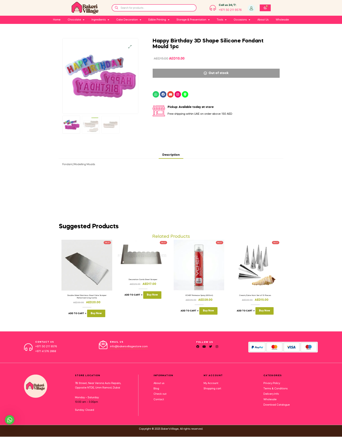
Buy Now (96, 313)
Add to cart (76, 313)
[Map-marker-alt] (185, 94)
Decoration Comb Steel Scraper (143, 279)
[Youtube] (204, 346)
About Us (263, 20)
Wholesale (282, 20)
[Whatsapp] (156, 94)
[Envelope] (170, 94)
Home (57, 20)
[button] (130, 47)
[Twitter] (210, 346)
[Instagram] (178, 94)
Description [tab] (171, 155)
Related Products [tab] (171, 236)
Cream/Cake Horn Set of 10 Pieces (255, 295)
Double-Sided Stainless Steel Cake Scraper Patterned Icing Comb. (87, 296)
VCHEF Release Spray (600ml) (199, 295)
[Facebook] (163, 94)
